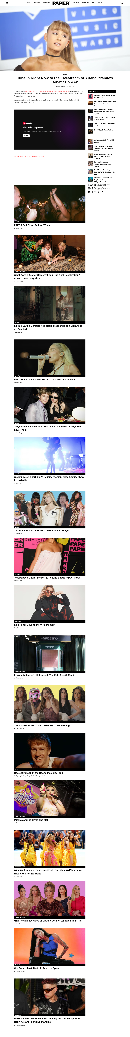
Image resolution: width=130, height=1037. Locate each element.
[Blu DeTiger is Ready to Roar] (90, 131)
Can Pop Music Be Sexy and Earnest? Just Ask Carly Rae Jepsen (103, 148)
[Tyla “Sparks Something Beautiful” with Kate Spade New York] (90, 171)
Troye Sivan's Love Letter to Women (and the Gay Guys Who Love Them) (48, 428)
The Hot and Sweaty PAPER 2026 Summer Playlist (42, 530)
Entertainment (20, 271)
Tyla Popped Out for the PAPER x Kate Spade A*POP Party (47, 577)
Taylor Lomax (19, 281)
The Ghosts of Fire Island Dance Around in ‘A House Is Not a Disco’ (105, 104)
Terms (108, 184)
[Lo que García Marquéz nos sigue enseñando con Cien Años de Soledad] (49, 303)
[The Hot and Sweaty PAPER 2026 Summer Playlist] (49, 508)
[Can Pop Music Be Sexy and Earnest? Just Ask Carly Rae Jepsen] (90, 147)
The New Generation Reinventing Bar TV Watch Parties (102, 164)
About (89, 184)
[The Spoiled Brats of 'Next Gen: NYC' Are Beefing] (49, 703)
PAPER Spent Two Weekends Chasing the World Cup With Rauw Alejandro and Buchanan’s (47, 1020)
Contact (94, 184)
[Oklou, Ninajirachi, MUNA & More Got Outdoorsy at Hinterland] (90, 155)
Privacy (103, 184)
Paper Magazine (20, 1025)
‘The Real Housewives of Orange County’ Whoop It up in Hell (48, 920)
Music (29, 3)
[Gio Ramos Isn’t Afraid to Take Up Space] (49, 946)
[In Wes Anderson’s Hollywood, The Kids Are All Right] (49, 653)
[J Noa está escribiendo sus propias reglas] (90, 179)
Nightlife (76, 3)
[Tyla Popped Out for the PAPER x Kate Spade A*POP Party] (49, 555)
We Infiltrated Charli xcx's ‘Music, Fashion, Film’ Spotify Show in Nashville (49, 479)
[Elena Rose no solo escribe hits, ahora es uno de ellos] (49, 357)
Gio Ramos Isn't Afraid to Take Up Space (37, 968)
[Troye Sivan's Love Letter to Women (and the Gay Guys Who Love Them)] (49, 404)
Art (92, 3)
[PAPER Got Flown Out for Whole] (49, 203)
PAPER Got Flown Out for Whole (32, 225)
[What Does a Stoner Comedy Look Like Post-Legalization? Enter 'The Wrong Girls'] (49, 253)
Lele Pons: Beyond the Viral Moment (34, 624)
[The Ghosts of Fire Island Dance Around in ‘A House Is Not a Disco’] (90, 103)
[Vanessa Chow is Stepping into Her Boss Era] (90, 96)
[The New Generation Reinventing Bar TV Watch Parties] (90, 163)
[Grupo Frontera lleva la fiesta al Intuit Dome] (90, 118)
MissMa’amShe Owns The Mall (31, 820)
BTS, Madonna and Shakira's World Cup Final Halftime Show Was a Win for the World (48, 872)
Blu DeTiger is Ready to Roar (104, 130)
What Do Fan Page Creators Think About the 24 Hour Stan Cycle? (104, 112)
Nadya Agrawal (60, 86)
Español (100, 3)
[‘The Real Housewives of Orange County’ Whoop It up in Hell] (49, 898)
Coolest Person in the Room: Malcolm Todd (38, 773)
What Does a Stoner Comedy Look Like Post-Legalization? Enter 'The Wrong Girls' (47, 277)
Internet (85, 3)
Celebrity (46, 3)
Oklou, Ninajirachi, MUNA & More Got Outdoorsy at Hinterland (103, 156)
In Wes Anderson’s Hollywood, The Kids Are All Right (44, 675)
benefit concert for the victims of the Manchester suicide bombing (47, 91)
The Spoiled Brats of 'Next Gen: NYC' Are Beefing (42, 725)
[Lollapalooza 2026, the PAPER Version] (90, 141)
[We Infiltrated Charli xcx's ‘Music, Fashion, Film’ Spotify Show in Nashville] (49, 455)
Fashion (37, 3)
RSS (99, 184)
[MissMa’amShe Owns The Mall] (49, 798)
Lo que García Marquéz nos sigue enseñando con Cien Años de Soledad (48, 327)
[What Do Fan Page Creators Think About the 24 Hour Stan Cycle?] (90, 111)
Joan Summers (20, 728)
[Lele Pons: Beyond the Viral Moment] (49, 602)
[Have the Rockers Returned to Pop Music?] (90, 125)
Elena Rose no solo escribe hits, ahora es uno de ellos (44, 379)
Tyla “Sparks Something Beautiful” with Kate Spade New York (105, 172)
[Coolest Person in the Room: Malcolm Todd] (49, 750)
